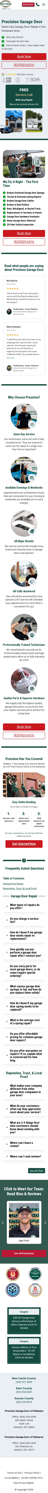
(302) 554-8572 (24, 1402)
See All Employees (24, 1253)
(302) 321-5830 (24, 1382)
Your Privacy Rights (23, 1482)
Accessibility (11, 1477)
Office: (24, 1416)
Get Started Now (24, 844)
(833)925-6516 (24, 65)
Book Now (24, 56)
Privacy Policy (32, 1472)
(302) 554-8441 (24, 1392)
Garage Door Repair (13, 883)
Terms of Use (14, 1472)
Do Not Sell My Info (31, 1477)
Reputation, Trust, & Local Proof (20, 888)
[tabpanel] (24, 1222)
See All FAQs (36, 1170)
